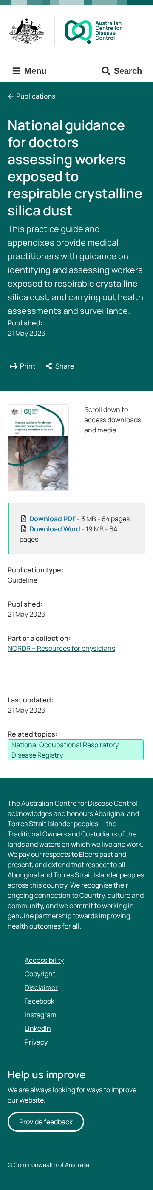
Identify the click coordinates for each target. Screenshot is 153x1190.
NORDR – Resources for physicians (61, 648)
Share (64, 366)
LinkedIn (38, 1028)
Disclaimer (41, 987)
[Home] (68, 31)
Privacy (36, 1042)
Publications (35, 96)
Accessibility (44, 960)
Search (128, 70)
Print (27, 366)
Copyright (40, 973)
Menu (34, 70)
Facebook (39, 1001)
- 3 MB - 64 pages (79, 518)
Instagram (41, 1014)
